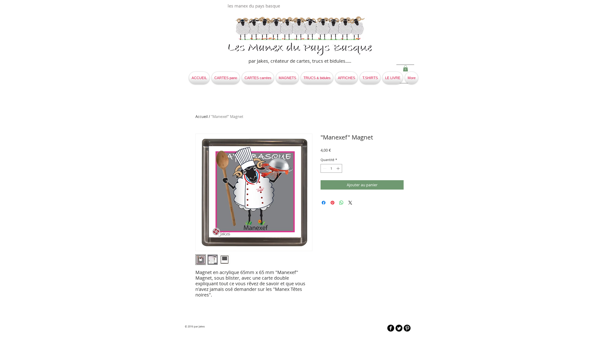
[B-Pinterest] (407, 328)
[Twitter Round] (398, 328)
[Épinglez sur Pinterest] (332, 202)
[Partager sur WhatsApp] (341, 202)
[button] (405, 68)
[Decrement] (324, 168)
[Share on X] (350, 202)
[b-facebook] (390, 328)
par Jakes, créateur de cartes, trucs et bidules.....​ (299, 61)
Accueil (201, 116)
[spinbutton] (331, 168)
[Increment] (338, 168)
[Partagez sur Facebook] (323, 202)
